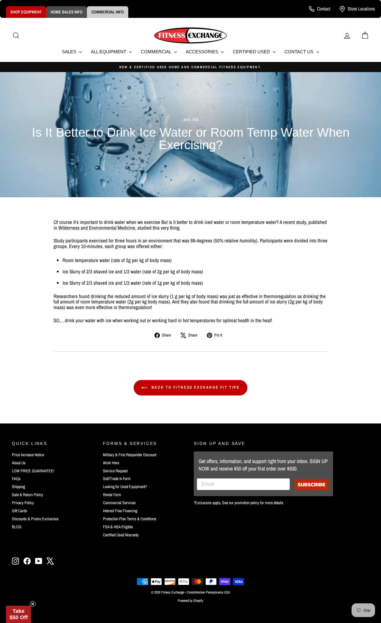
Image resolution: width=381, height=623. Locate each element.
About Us (19, 462)
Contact (323, 8)
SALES (69, 51)
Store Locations (361, 8)
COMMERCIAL (156, 51)
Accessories (202, 51)
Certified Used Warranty (121, 535)
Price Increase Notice (28, 454)
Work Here (111, 462)
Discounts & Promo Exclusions (35, 518)
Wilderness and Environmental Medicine (96, 227)
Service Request (115, 471)
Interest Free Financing (120, 510)
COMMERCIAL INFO (107, 12)
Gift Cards (19, 510)
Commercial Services (119, 502)
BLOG (16, 526)
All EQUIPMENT (109, 51)
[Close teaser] (33, 604)
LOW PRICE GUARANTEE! (33, 471)
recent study (294, 222)
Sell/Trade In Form (117, 478)
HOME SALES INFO (66, 12)
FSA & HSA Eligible (118, 526)
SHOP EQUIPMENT (26, 12)
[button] (18, 614)
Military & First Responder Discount (129, 454)
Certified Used (252, 51)
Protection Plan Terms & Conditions (129, 518)
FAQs (16, 478)
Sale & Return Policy (27, 494)
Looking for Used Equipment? (125, 486)
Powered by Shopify (190, 600)
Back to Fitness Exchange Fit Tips (194, 387)
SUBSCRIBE (311, 484)
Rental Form (112, 494)
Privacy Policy (23, 502)
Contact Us (300, 51)
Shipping (18, 486)
